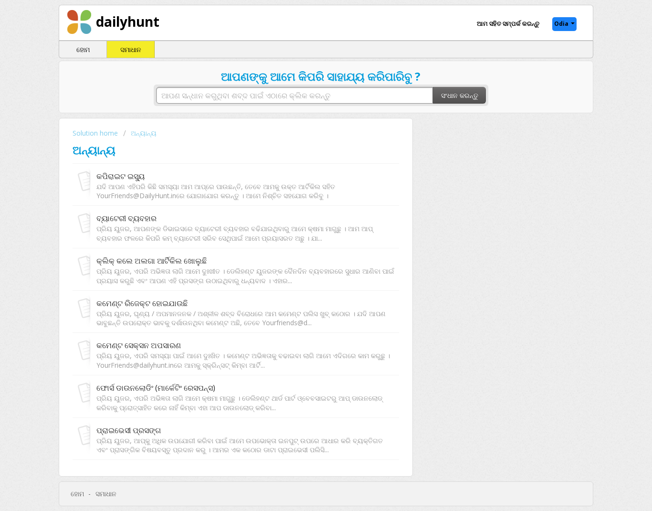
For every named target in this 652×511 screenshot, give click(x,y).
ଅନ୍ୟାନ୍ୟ (144, 133)
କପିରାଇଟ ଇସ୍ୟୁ (120, 176)
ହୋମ (83, 49)
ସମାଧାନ (130, 49)
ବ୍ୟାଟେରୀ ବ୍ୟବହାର (126, 218)
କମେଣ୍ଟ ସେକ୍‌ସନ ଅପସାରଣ (138, 345)
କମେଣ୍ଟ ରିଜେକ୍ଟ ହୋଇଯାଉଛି (142, 303)
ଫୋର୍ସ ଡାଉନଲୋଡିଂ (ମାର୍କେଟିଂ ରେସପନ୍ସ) (155, 388)
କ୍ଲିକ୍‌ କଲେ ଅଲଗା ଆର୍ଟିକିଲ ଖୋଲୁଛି (151, 261)
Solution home (96, 133)
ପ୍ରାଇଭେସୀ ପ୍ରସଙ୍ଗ (128, 430)
